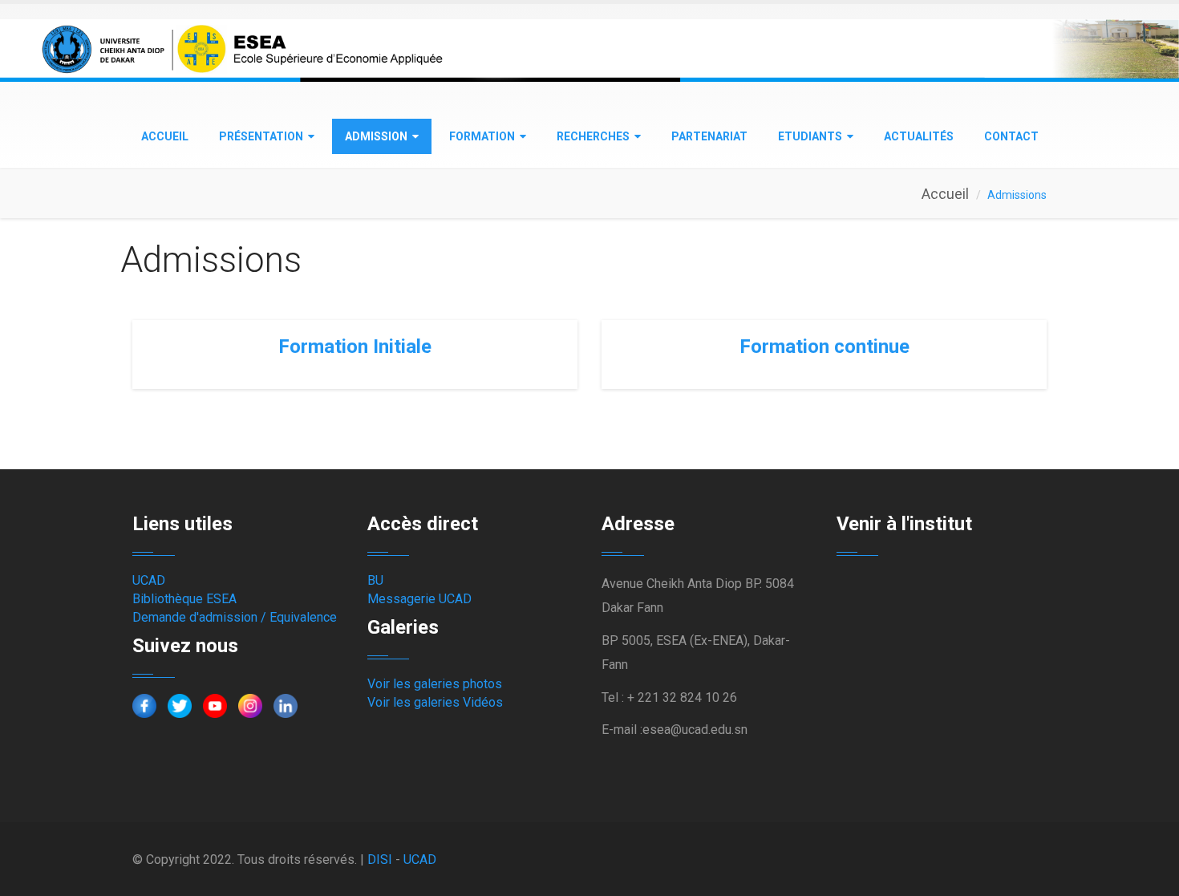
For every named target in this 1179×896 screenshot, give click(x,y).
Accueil (164, 136)
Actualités (919, 136)
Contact (1011, 136)
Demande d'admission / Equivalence (234, 617)
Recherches (593, 136)
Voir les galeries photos (434, 683)
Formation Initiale (354, 346)
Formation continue (824, 346)
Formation (482, 136)
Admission (376, 136)
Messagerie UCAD (419, 598)
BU (375, 580)
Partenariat (709, 136)
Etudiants (810, 136)
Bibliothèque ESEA (184, 598)
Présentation (261, 136)
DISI (379, 859)
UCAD (148, 580)
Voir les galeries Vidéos (435, 702)
